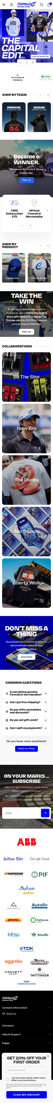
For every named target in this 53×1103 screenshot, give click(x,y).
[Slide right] (48, 95)
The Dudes (26, 480)
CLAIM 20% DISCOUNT (26, 1094)
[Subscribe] (45, 813)
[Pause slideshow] (33, 62)
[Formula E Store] (10, 1000)
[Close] (48, 1056)
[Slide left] (41, 95)
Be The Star (26, 377)
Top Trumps (26, 532)
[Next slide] (26, 62)
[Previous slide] (20, 62)
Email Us (11, 1014)
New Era (26, 429)
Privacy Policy (41, 800)
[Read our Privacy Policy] (45, 1084)
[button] (4, 4)
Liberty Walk (26, 583)
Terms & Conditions (14, 800)
